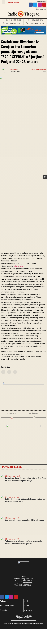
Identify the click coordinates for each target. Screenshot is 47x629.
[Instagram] (40, 5)
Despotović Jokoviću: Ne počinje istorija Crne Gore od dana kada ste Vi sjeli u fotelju (25, 479)
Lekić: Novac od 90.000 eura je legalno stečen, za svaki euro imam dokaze (25, 500)
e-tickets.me (18, 266)
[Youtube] (44, 5)
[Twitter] (35, 5)
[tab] (12, 414)
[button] (3, 2)
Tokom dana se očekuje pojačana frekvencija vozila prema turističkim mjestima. (23, 542)
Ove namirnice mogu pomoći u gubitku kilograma (24, 520)
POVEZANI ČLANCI (12, 467)
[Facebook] (31, 5)
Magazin (33, 69)
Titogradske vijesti (41, 69)
